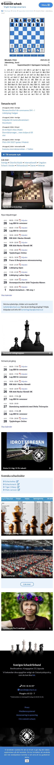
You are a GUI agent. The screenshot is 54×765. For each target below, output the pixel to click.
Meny (44, 5)
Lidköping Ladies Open (19, 275)
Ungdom (42, 162)
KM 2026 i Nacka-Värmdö (20, 238)
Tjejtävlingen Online (18, 253)
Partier (14, 11)
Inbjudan (24, 220)
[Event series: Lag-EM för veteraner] (20, 396)
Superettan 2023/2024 (26, 11)
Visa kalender (6, 295)
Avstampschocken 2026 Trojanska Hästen (27, 282)
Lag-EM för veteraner (18, 223)
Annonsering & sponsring (27, 715)
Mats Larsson (11, 490)
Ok (27, 761)
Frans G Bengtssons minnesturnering (25, 260)
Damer (33, 165)
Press (27, 707)
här (33, 675)
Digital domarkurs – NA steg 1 (22, 290)
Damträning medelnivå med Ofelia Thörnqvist (28, 406)
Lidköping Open (16, 267)
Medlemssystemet (27, 711)
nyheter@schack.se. (11, 307)
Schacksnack (10, 484)
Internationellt (30, 162)
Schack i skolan (7, 165)
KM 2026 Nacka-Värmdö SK (20, 245)
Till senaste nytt (12, 155)
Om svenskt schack (27, 719)
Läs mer (27, 584)
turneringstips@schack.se (32, 309)
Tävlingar (8, 11)
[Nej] (51, 756)
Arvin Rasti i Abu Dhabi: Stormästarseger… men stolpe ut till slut (17, 132)
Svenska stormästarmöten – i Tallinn (17, 149)
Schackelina (10, 481)
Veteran (41, 165)
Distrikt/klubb (16, 162)
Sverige (4, 162)
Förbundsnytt (22, 165)
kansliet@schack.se (28, 689)
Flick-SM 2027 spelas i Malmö (15, 142)
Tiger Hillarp (10, 487)
